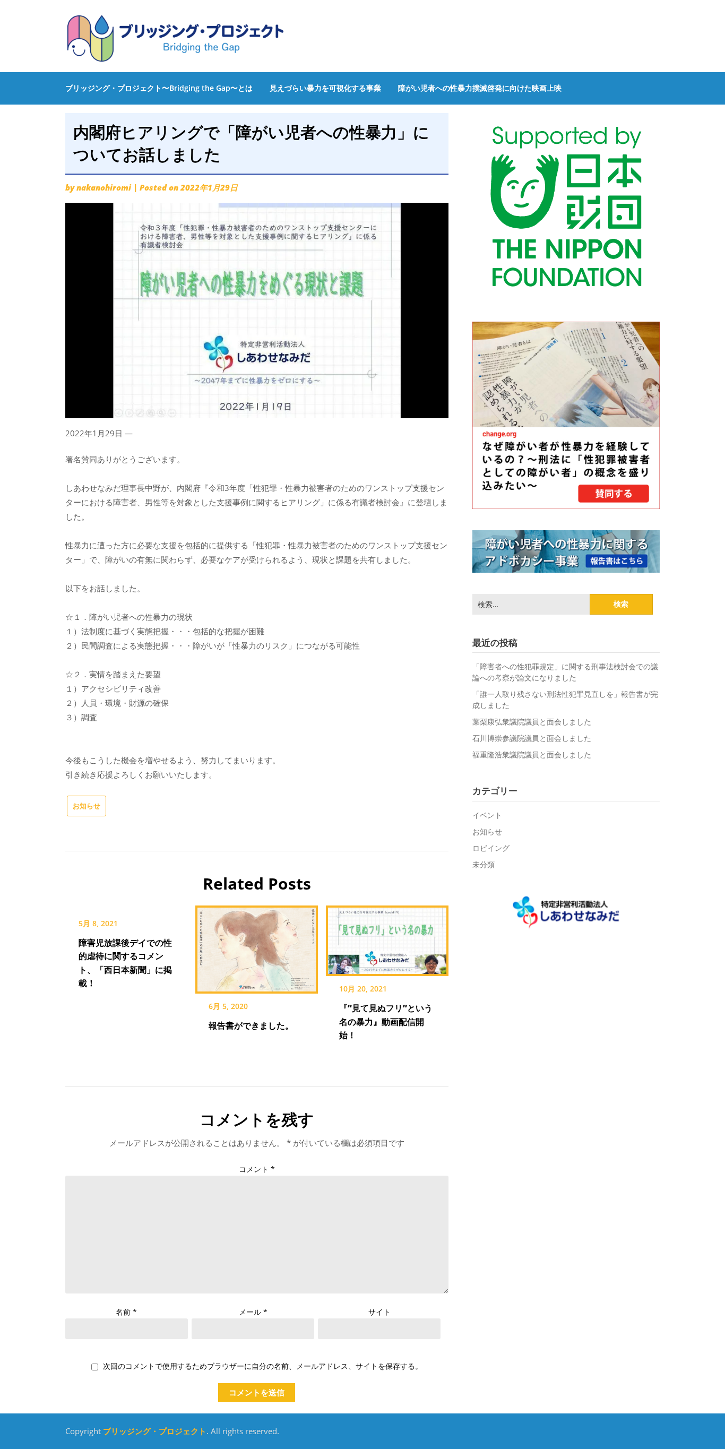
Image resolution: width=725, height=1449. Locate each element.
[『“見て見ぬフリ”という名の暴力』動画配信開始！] (387, 937)
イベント (487, 815)
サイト (379, 1312)
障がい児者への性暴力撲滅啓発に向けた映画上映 (480, 88)
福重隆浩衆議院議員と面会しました (531, 754)
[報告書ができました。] (256, 946)
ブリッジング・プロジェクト (154, 1431)
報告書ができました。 (251, 1025)
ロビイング (491, 848)
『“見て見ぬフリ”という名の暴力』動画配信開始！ (386, 1021)
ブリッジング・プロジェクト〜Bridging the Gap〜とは (159, 88)
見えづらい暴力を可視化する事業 (325, 88)
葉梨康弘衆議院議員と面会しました (531, 722)
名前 (126, 1312)
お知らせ (86, 805)
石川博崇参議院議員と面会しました (531, 738)
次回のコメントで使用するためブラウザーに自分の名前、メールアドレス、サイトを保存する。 (262, 1366)
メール (253, 1312)
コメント (257, 1169)
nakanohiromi (103, 187)
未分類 (483, 864)
